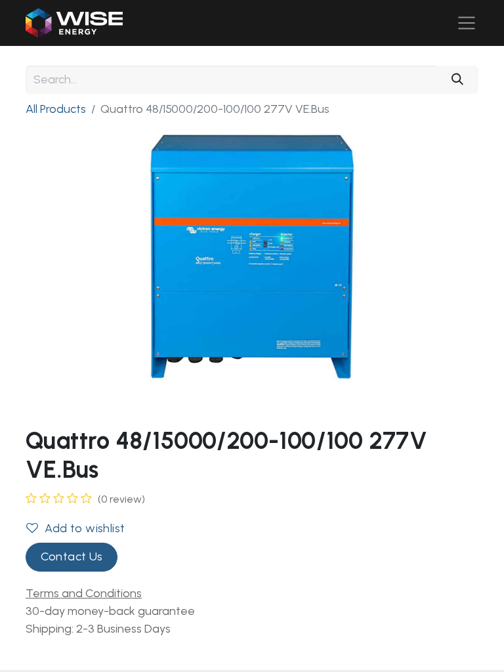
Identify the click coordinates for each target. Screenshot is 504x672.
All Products (56, 109)
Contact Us (72, 556)
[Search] (457, 80)
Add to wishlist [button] (85, 528)
